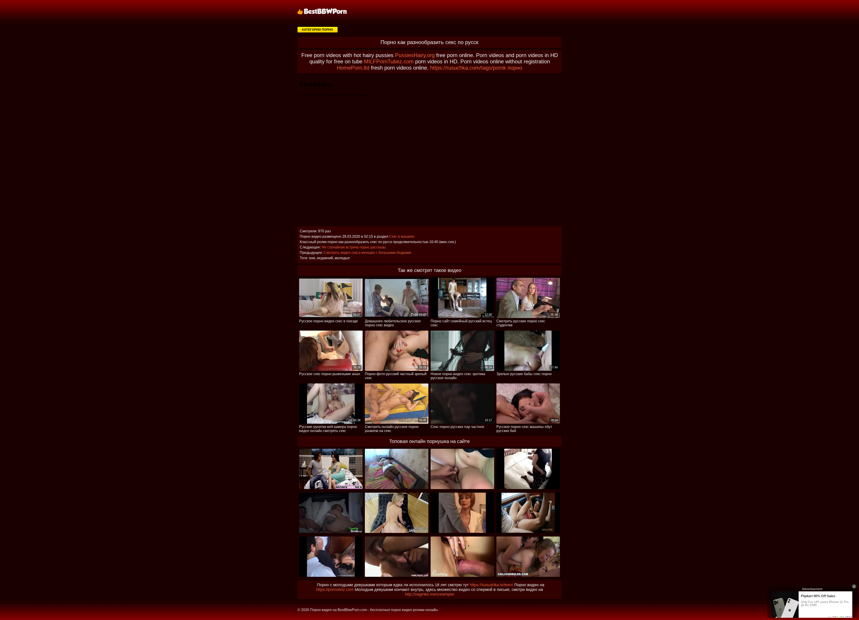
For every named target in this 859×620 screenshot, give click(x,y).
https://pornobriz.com (335, 589)
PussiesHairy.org (415, 55)
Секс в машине (401, 236)
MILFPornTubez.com (389, 61)
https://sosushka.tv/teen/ (491, 585)
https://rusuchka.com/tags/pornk (468, 68)
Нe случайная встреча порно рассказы (354, 247)
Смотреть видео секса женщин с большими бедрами (367, 252)
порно (515, 68)
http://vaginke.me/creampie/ (429, 594)
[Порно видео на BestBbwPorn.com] (328, 11)
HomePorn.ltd (353, 68)
